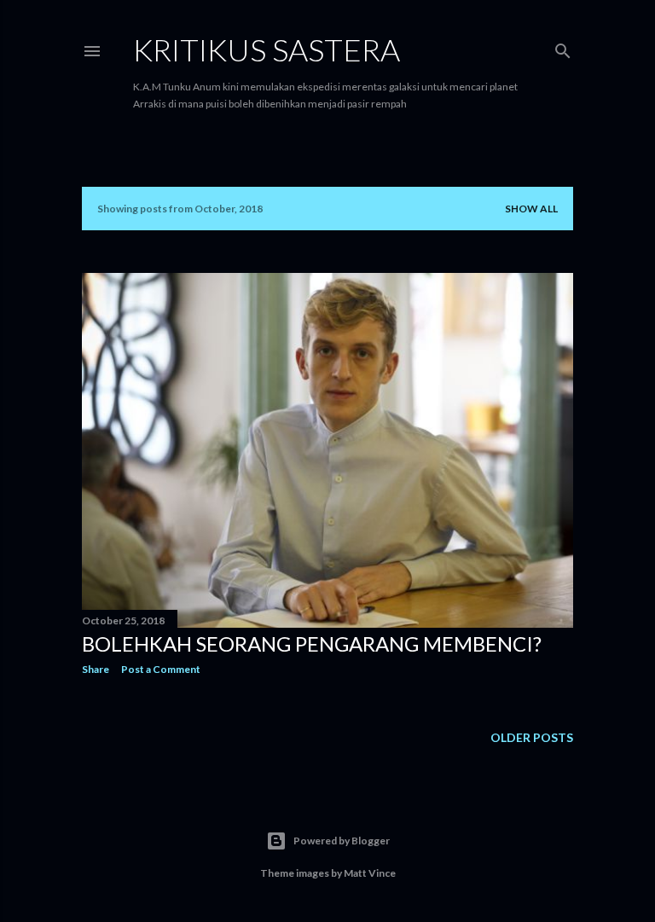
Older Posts (531, 737)
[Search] (563, 47)
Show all (531, 208)
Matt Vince (370, 873)
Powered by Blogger (341, 840)
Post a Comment (160, 669)
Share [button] (95, 669)
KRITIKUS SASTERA (266, 49)
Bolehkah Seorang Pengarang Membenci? (312, 643)
